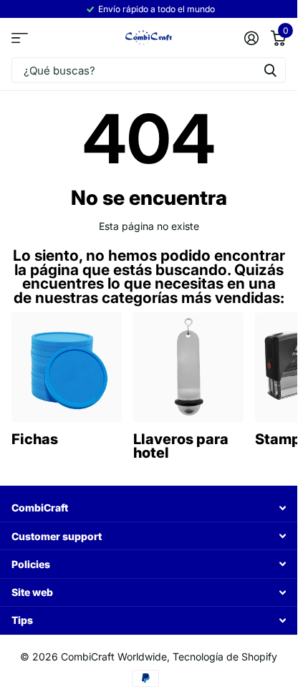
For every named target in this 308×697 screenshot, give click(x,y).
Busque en (270, 69)
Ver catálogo (19, 38)
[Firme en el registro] (251, 38)
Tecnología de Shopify (225, 656)
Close (148, 507)
